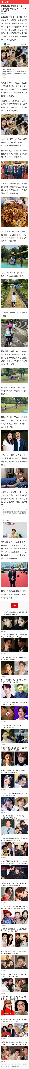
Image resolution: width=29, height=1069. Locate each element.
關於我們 (3, 1066)
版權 (18, 1066)
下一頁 (14, 605)
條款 (13, 1066)
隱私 (15, 1066)
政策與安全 (8, 1066)
